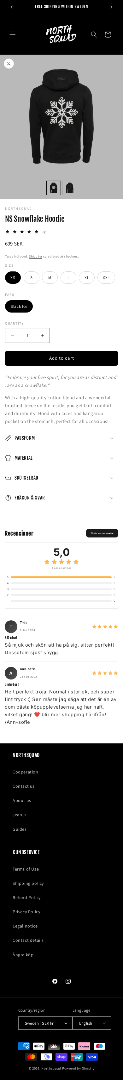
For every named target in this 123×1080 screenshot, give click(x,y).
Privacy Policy (26, 912)
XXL (106, 277)
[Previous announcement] (12, 7)
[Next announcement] (111, 7)
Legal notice (25, 926)
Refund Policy (27, 897)
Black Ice (18, 306)
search (19, 814)
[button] (13, 34)
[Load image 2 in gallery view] (69, 188)
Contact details (28, 940)
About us (22, 800)
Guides (20, 829)
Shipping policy (28, 883)
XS (12, 277)
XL (87, 277)
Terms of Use (26, 869)
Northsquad (51, 1068)
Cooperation (25, 772)
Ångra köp (23, 955)
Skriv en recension (102, 533)
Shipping (35, 256)
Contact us (24, 786)
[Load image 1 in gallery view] (53, 188)
